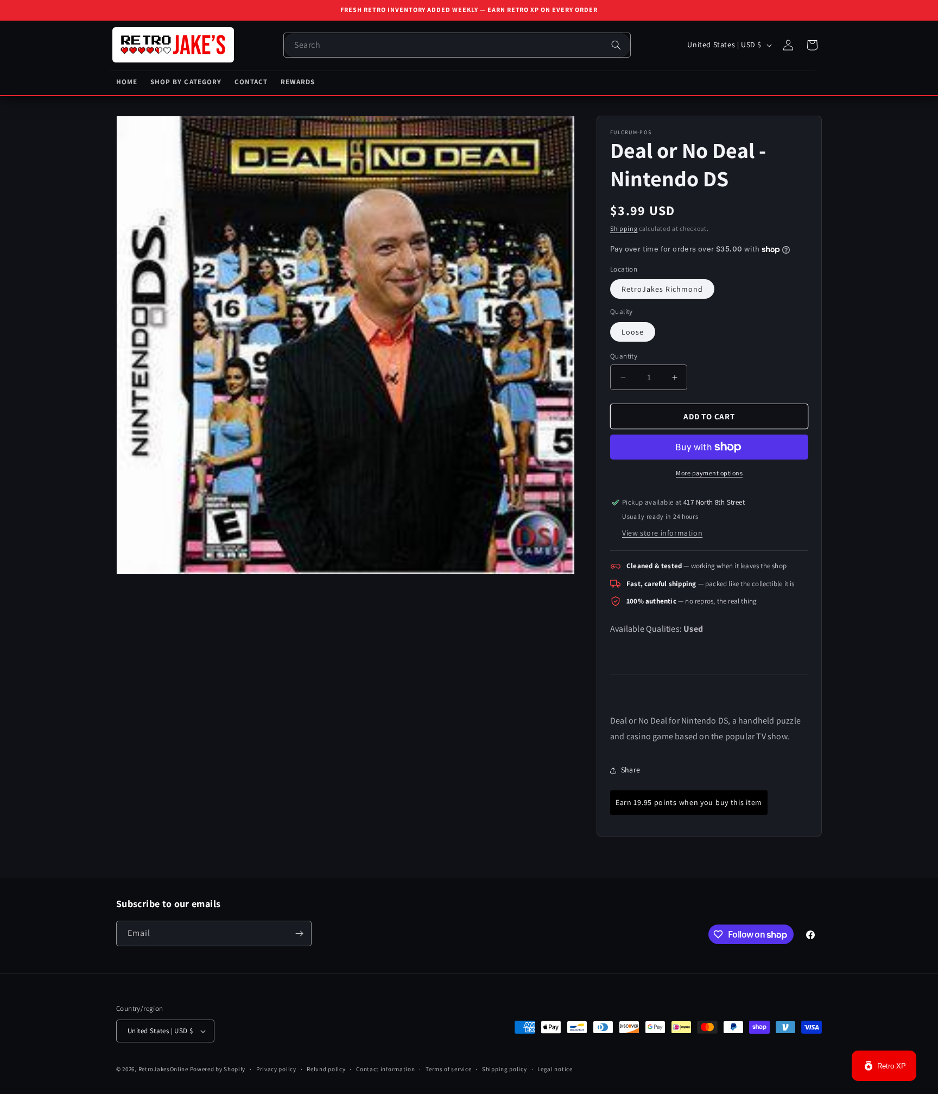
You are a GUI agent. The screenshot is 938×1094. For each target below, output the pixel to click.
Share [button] (630, 770)
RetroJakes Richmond (662, 289)
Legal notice (554, 1069)
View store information (662, 533)
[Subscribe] (299, 933)
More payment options (709, 473)
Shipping (624, 228)
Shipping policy (504, 1069)
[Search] (616, 45)
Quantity (623, 356)
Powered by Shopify (218, 1069)
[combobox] (457, 45)
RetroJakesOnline (163, 1069)
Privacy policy (276, 1069)
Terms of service (448, 1069)
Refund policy (326, 1069)
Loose (633, 332)
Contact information (385, 1069)
